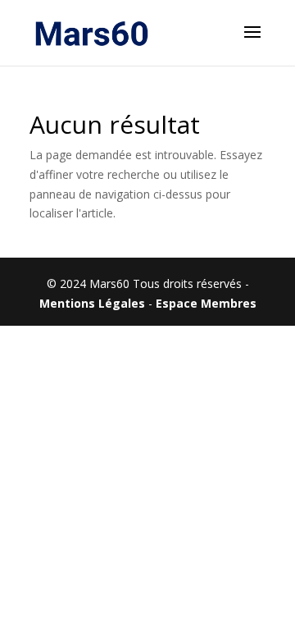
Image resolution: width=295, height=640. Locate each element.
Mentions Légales (92, 303)
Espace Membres (206, 303)
